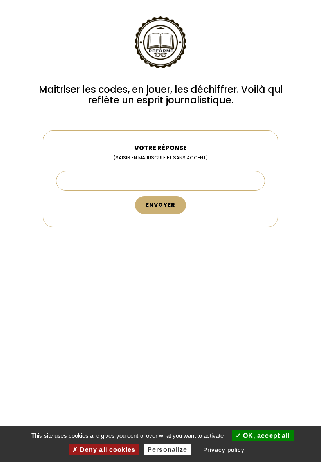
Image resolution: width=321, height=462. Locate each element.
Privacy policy (224, 449)
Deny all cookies (106, 449)
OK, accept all (265, 435)
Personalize (167, 449)
